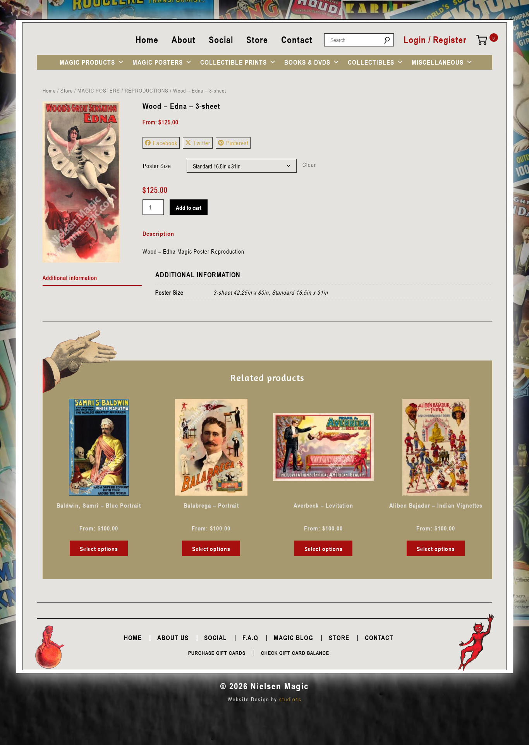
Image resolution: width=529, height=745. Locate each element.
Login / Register (435, 39)
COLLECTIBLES (371, 62)
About (184, 39)
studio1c (290, 699)
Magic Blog (293, 637)
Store (257, 39)
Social (221, 39)
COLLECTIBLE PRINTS (233, 62)
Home (147, 39)
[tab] (92, 278)
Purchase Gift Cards (217, 653)
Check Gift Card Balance (295, 653)
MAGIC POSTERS (157, 62)
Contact (297, 39)
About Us (173, 637)
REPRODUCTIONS (146, 90)
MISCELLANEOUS (438, 62)
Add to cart (188, 207)
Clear (309, 164)
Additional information (70, 278)
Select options (99, 549)
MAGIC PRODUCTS (87, 62)
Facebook (165, 143)
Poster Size (157, 166)
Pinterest (237, 143)
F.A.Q (250, 637)
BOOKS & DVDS (307, 62)
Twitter (201, 143)
